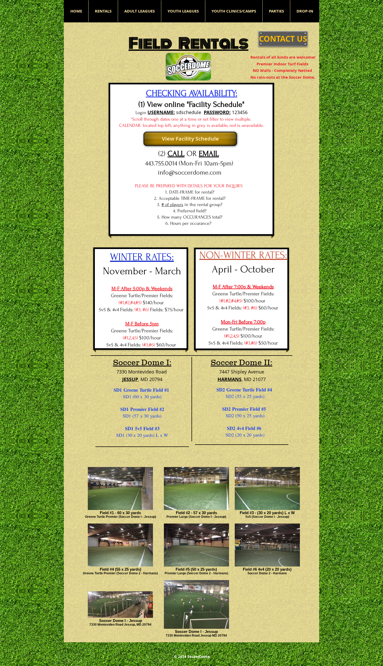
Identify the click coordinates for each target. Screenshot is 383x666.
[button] (139, 11)
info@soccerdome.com (189, 172)
